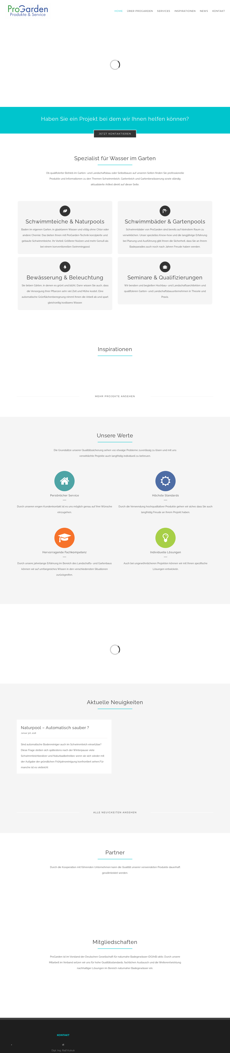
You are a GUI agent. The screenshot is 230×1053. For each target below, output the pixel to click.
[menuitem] (120, 11)
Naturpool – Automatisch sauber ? (55, 727)
